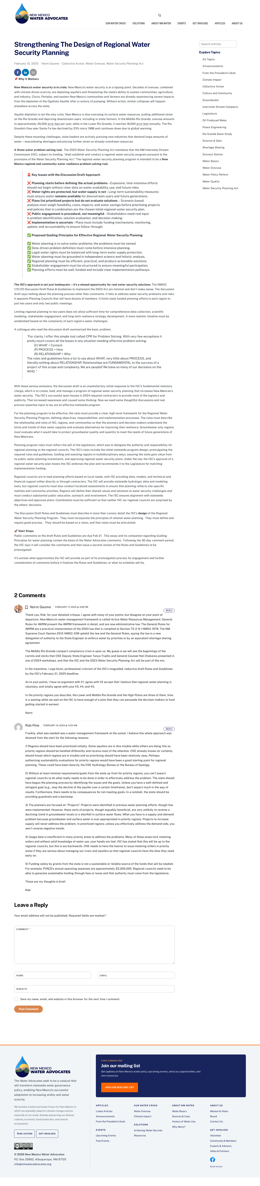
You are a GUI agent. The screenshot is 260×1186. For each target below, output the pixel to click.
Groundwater (211, 100)
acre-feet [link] (54, 123)
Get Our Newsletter (213, 15)
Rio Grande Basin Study (217, 133)
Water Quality (211, 181)
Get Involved (47, 1133)
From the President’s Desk (219, 72)
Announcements (213, 66)
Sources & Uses (181, 1116)
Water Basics (211, 161)
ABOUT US (237, 23)
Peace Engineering (214, 127)
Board (213, 1116)
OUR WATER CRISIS (116, 23)
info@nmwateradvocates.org (32, 1164)
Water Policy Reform (215, 174)
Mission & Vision (219, 1111)
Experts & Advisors (221, 1146)
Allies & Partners (219, 1151)
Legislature (210, 113)
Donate (238, 15)
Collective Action (73, 63)
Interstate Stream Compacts (220, 106)
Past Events (102, 1140)
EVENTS (182, 23)
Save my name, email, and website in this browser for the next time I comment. (70, 999)
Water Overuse (95, 63)
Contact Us (216, 1121)
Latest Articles (104, 1111)
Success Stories (213, 154)
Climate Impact (212, 79)
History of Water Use (183, 1121)
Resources (140, 1135)
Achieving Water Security (148, 1130)
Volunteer (215, 1135)
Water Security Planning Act (124, 63)
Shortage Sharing (213, 147)
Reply (169, 610)
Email (103, 975)
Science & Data (212, 140)
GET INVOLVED (200, 23)
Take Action (24, 1133)
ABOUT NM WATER (161, 23)
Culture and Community (217, 93)
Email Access (216, 1166)
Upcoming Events (106, 1135)
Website (21, 989)
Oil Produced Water (215, 120)
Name (19, 975)
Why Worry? (178, 1126)
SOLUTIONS (138, 23)
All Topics (209, 59)
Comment (23, 929)
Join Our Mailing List (119, 1087)
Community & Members (223, 1140)
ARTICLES (220, 23)
